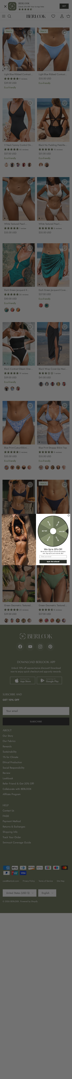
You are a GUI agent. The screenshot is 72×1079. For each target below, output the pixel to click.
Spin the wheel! (53, 561)
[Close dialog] (68, 515)
